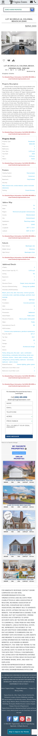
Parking (4, 190)
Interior (4, 350)
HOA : (4, 306)
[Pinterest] (22, 721)
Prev (3, 43)
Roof (3, 346)
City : (3, 218)
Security (4, 182)
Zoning (4, 273)
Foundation (5, 303)
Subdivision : (6, 221)
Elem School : (6, 246)
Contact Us (32, 688)
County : (4, 215)
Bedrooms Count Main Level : (11, 371)
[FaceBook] (9, 721)
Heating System (7, 173)
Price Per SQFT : (7, 334)
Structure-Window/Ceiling (9, 286)
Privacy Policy (19, 690)
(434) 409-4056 (20, 397)
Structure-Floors (7, 283)
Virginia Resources (21, 688)
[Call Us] (35, 2)
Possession (5, 312)
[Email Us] (31, 2)
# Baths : (4, 267)
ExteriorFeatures (7, 364)
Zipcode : (5, 224)
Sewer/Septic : (6, 315)
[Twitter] (16, 721)
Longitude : (5, 227)
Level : (4, 280)
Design (4, 299)
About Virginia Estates (7, 688)
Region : (4, 211)
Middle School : (6, 249)
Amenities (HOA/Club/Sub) (10, 289)
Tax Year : (5, 337)
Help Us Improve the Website (19, 732)
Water (4, 322)
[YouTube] (29, 721)
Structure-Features (7, 319)
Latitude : (5, 231)
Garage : (4, 343)
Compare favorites (19, 453)
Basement (5, 179)
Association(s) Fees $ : (9, 325)
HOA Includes (6, 328)
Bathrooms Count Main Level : (11, 367)
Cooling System (6, 176)
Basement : (5, 277)
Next (34, 43)
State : (4, 208)
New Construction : (7, 309)
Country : (5, 205)
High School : (6, 252)
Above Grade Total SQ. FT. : (10, 270)
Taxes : (4, 340)
